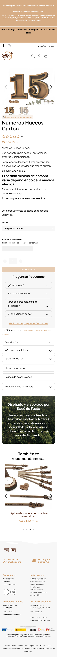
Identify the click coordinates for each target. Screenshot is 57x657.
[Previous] (6, 496)
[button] (5, 261)
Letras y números (24, 117)
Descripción (11, 342)
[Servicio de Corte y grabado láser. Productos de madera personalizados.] (15, 55)
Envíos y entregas (36, 589)
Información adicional (16, 350)
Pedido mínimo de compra (19, 386)
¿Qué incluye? (16, 285)
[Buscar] (33, 56)
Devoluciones (35, 587)
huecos (34, 330)
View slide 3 (30, 529)
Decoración (10, 117)
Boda (23, 330)
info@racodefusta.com (34, 11)
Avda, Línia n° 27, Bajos (38, 617)
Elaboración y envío (15, 368)
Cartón (28, 330)
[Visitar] (3, 45)
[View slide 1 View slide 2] (28, 86)
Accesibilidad (35, 595)
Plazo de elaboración (19, 293)
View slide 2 (30, 104)
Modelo (5, 222)
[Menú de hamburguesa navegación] (52, 56)
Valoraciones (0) (14, 358)
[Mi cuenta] (39, 56)
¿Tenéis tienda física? (20, 313)
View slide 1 (26, 104)
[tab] (28, 285)
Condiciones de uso (37, 581)
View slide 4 (33, 529)
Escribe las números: (12, 239)
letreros (40, 330)
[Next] (51, 87)
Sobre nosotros (8, 579)
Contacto (6, 581)
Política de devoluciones (18, 376)
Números (5, 334)
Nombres (47, 330)
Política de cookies (37, 584)
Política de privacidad (38, 579)
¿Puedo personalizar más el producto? (23, 303)
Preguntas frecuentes (38, 592)
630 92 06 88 (17, 11)
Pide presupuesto (9, 584)
